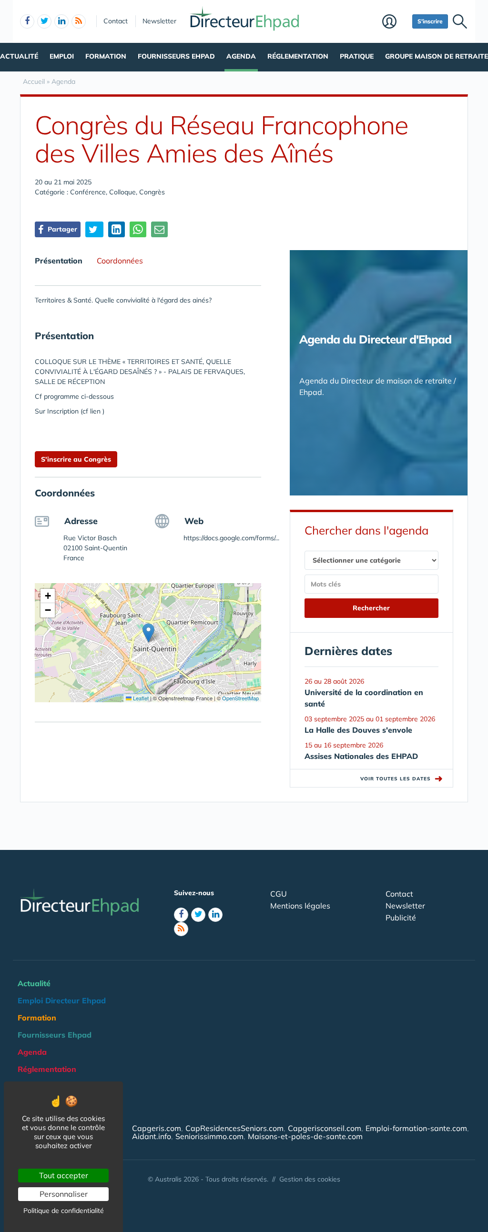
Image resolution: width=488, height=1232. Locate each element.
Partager (61, 229)
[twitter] (44, 21)
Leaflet (140, 698)
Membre (394, 22)
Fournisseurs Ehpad (176, 56)
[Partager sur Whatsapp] (138, 229)
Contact (115, 21)
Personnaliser (64, 1194)
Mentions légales (300, 905)
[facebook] (27, 21)
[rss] (78, 21)
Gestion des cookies (309, 1179)
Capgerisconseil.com (324, 1128)
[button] (148, 633)
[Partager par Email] (159, 229)
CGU (278, 894)
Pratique (357, 56)
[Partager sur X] (94, 229)
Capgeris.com (156, 1128)
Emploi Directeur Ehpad (62, 1000)
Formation (105, 56)
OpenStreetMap (240, 698)
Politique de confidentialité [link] (63, 1210)
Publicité (401, 917)
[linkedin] (61, 21)
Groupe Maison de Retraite (436, 56)
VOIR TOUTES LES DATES (401, 779)
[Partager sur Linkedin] (116, 229)
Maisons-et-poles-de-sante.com (305, 1136)
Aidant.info (151, 1136)
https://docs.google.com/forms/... (231, 538)
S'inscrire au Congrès (76, 459)
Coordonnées (120, 260)
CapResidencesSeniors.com (234, 1128)
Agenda (241, 56)
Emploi (62, 56)
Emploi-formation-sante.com (416, 1128)
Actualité (19, 56)
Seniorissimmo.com (209, 1136)
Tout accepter (63, 1175)
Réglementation (297, 56)
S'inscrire (430, 21)
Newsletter (159, 21)
